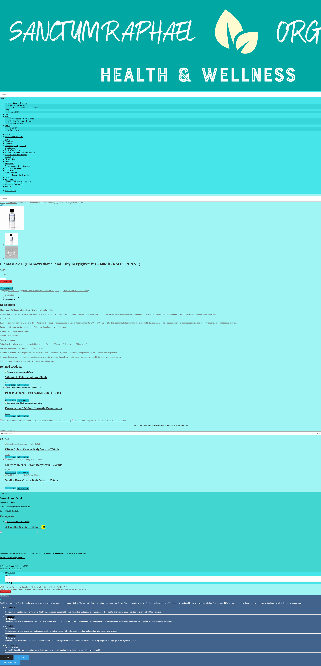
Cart (6, 114)
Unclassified (12, 645)
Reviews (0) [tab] (10, 299)
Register (13, 128)
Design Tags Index (12, 150)
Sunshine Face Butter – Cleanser (18, 182)
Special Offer (15, 112)
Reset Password (11, 173)
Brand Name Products (14, 137)
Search (7, 575)
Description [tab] (9, 295)
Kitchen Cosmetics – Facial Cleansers (20, 152)
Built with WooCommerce (10, 568)
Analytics (10, 626)
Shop (7, 110)
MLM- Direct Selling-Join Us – (12, 558)
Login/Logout (10, 157)
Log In (7, 125)
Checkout (9, 141)
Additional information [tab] (14, 297)
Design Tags (10, 148)
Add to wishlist (6, 288)
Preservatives (11, 203)
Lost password (16, 130)
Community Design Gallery (16, 146)
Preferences (11, 636)
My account (9, 161)
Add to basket (6, 281)
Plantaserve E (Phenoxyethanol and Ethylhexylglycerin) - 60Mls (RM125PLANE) (56, 291)
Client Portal (10, 143)
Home (7, 134)
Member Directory (12, 159)
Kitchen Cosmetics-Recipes (21, 121)
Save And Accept (10, 662)
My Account (10, 573)
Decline (6, 657)
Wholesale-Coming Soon (20, 105)
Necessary (11, 607)
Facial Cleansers (16, 123)
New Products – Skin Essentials (27, 107)
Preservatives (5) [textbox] (159, 433)
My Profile (9, 164)
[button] (1, 205)
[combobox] (160, 433)
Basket (8, 583)
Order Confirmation (13, 168)
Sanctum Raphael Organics (16, 103)
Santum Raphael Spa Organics (17, 175)
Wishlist (8, 116)
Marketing (11, 617)
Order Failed (10, 170)
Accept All (21, 657)
